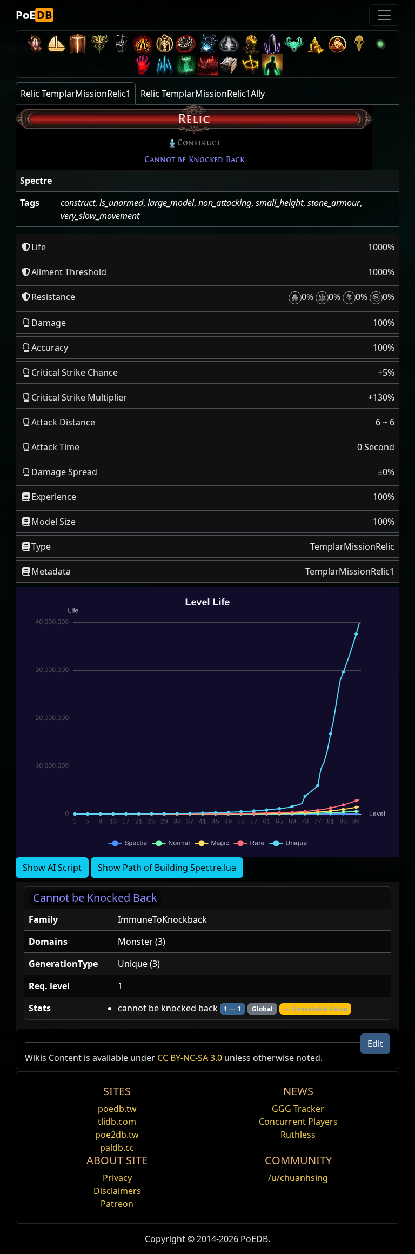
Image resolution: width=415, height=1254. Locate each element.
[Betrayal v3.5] (294, 43)
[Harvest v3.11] (207, 43)
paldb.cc (117, 1147)
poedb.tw (117, 1109)
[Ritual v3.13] (164, 43)
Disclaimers (117, 1191)
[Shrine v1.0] (251, 64)
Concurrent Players (298, 1122)
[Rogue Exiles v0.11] (272, 64)
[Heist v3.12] (186, 43)
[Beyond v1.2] (207, 64)
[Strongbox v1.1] (229, 64)
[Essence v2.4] (164, 64)
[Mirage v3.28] (34, 43)
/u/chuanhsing (298, 1178)
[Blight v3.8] (251, 43)
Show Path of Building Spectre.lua (167, 867)
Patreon (117, 1204)
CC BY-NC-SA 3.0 (189, 1058)
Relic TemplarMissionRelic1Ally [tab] (202, 93)
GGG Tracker (298, 1109)
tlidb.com (117, 1122)
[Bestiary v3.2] (359, 43)
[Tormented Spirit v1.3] (186, 64)
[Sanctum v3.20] (78, 43)
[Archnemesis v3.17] (99, 43)
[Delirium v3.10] (229, 43)
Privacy (117, 1178)
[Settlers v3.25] (56, 43)
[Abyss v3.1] (380, 43)
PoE (34, 15)
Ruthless (298, 1134)
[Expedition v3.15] (121, 43)
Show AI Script (52, 867)
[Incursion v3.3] (337, 43)
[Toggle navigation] (384, 15)
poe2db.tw (117, 1134)
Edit (375, 1044)
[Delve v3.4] (315, 43)
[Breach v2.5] (142, 64)
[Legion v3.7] (272, 43)
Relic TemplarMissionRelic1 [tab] (76, 93)
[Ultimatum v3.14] (142, 43)
